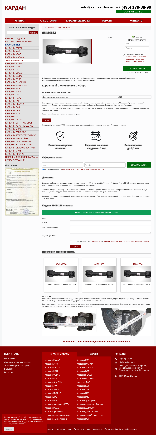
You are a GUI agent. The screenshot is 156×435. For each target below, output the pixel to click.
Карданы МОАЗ (13, 129)
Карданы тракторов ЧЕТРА (57, 404)
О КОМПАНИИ (48, 20)
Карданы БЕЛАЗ (13, 76)
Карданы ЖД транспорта (19, 144)
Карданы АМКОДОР (15, 132)
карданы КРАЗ (83, 382)
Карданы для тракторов (19, 123)
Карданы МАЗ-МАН (15, 57)
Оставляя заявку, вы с (74, 169)
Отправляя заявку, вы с (136, 58)
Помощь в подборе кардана (21, 157)
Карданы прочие (14, 154)
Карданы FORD (13, 79)
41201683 (99, 264)
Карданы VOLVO (14, 73)
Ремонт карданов (15, 38)
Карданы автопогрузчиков (20, 135)
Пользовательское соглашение (57, 429)
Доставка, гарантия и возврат (17, 362)
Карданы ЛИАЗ (13, 98)
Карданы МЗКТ (13, 151)
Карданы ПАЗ (12, 107)
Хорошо (9, 429)
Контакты (8, 372)
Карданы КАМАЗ (14, 48)
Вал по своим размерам (19, 42)
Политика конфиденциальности (88, 429)
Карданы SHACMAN (15, 82)
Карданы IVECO (14, 60)
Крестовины (12, 45)
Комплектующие (14, 160)
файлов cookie (18, 424)
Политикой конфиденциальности (90, 169)
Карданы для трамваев (18, 141)
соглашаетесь (131, 57)
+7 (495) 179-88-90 (133, 7)
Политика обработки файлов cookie (121, 429)
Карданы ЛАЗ (12, 110)
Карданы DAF (12, 70)
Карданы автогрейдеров (19, 126)
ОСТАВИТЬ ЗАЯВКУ (137, 68)
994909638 (61, 264)
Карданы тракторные (86, 401)
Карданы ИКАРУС (14, 104)
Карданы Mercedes (85, 379)
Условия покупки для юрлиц (16, 365)
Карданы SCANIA (14, 63)
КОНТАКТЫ (136, 20)
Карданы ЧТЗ (12, 116)
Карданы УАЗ (12, 101)
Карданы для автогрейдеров (90, 404)
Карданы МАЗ (12, 51)
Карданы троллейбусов (18, 138)
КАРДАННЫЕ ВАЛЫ (78, 20)
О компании (9, 359)
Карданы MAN (12, 67)
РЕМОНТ (107, 20)
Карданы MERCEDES (16, 85)
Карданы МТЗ (12, 113)
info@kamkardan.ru (97, 7)
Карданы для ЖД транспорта (90, 415)
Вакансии (8, 369)
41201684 (137, 264)
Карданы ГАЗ (12, 95)
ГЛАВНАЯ (19, 20)
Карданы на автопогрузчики (57, 415)
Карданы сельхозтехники (20, 148)
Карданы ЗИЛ (12, 88)
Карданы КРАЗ (13, 91)
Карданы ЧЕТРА (13, 120)
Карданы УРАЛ (13, 54)
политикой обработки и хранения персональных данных (136, 59)
